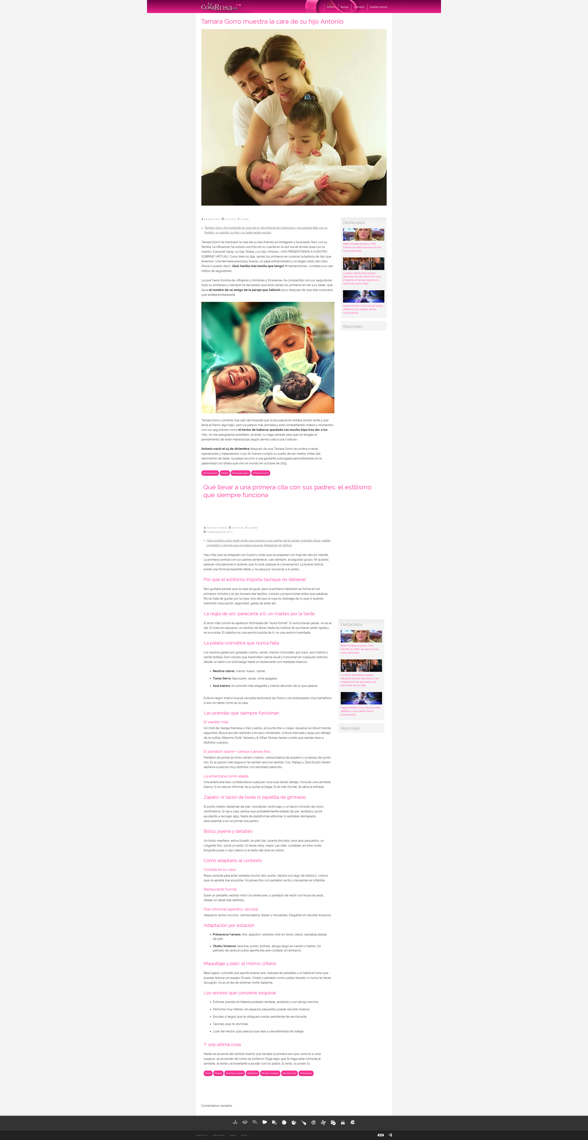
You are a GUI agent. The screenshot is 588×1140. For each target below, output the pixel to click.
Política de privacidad (218, 1135)
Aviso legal (244, 1135)
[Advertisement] (294, 512)
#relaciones (306, 1073)
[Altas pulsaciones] (235, 1122)
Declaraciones (210, 473)
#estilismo (252, 1073)
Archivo (331, 7)
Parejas (224, 473)
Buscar (344, 7)
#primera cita (289, 1073)
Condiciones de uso (201, 1135)
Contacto (359, 7)
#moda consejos (270, 1073)
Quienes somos (378, 7)
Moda (208, 1073)
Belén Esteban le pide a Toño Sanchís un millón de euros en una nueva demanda (362, 247)
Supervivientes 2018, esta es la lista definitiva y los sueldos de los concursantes (363, 309)
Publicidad (232, 1135)
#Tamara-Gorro (261, 473)
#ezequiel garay (240, 473)
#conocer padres (234, 1073)
